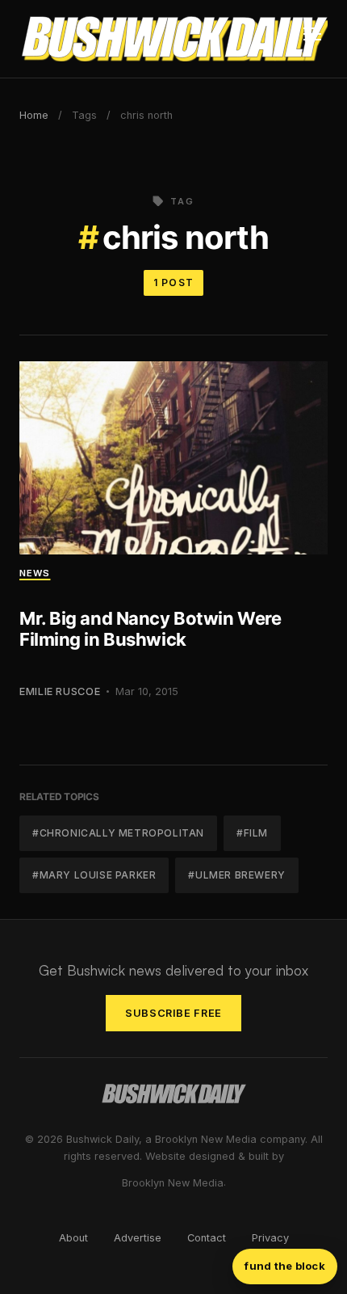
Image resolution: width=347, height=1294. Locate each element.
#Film (252, 833)
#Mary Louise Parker (94, 875)
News (34, 573)
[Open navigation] (312, 39)
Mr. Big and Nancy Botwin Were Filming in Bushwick (150, 629)
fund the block (285, 1265)
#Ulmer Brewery (236, 875)
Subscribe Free (173, 1013)
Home (33, 115)
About (73, 1238)
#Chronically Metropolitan (118, 833)
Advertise (137, 1238)
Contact (206, 1238)
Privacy (270, 1238)
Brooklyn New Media (173, 1183)
